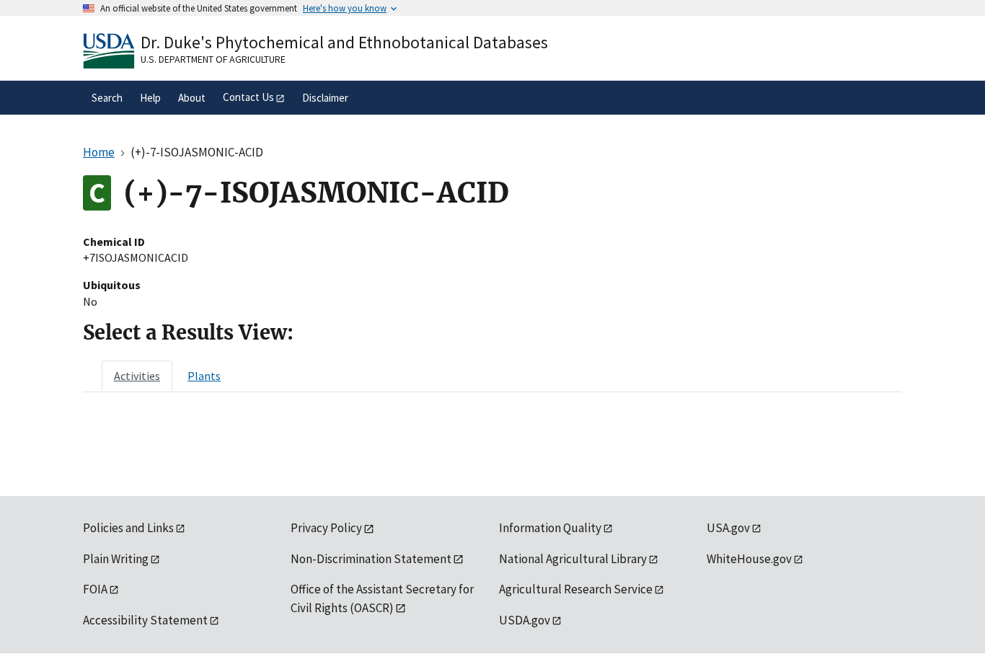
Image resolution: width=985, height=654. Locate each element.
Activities (137, 375)
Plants (204, 375)
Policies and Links (128, 528)
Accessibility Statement (145, 620)
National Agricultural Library (573, 559)
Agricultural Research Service (576, 589)
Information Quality (550, 528)
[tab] (137, 375)
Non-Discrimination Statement (371, 559)
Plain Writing (116, 559)
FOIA (95, 589)
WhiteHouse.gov (749, 559)
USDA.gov (524, 620)
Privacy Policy (326, 528)
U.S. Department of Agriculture (213, 59)
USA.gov (728, 528)
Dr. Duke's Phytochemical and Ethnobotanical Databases (344, 42)
